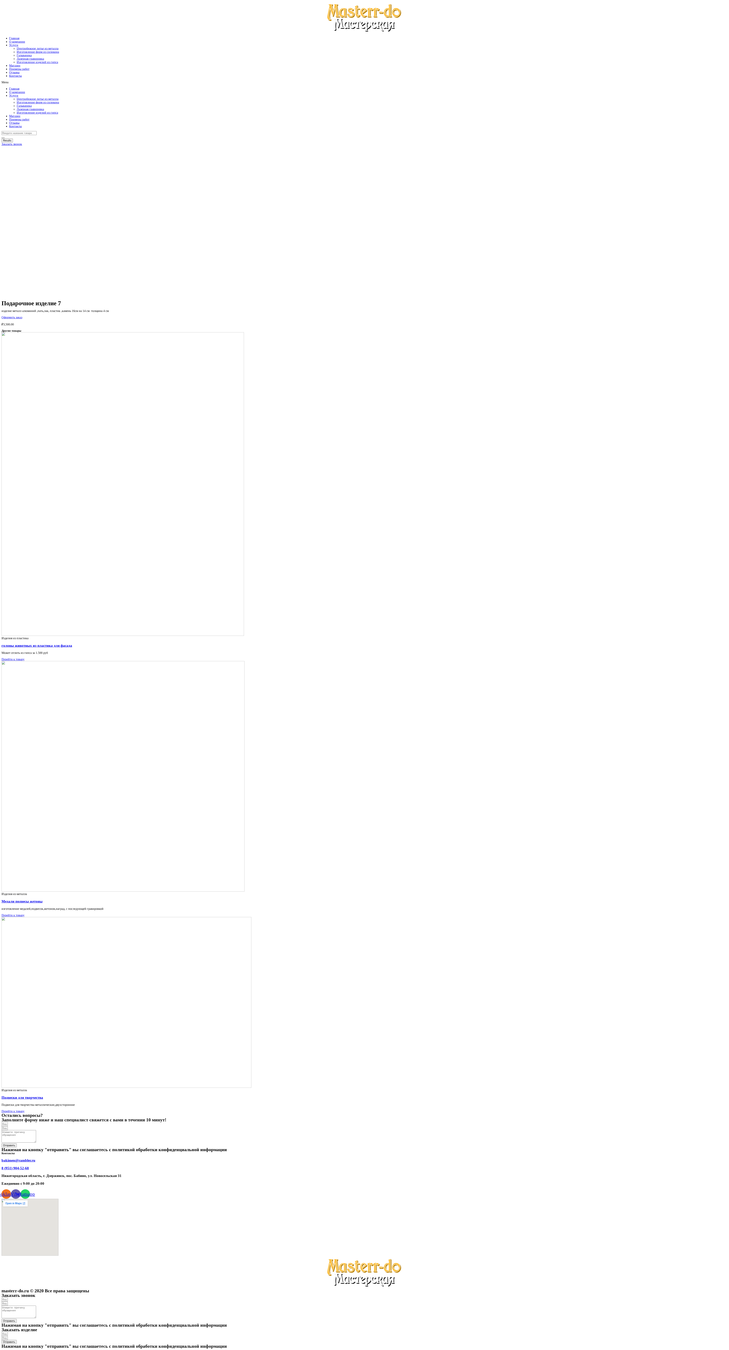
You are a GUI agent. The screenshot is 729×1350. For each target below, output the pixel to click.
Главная (14, 38)
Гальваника (24, 55)
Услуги (13, 45)
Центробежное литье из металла (37, 48)
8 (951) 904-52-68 (15, 1168)
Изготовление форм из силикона (38, 52)
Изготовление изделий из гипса (37, 62)
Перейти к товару (13, 659)
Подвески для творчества (22, 1098)
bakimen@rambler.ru (18, 1160)
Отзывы (14, 72)
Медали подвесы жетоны (22, 901)
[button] (364, 82)
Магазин (14, 65)
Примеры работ (19, 69)
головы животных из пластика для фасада (37, 646)
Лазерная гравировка (30, 58)
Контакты (15, 75)
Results (7, 140)
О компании (17, 41)
